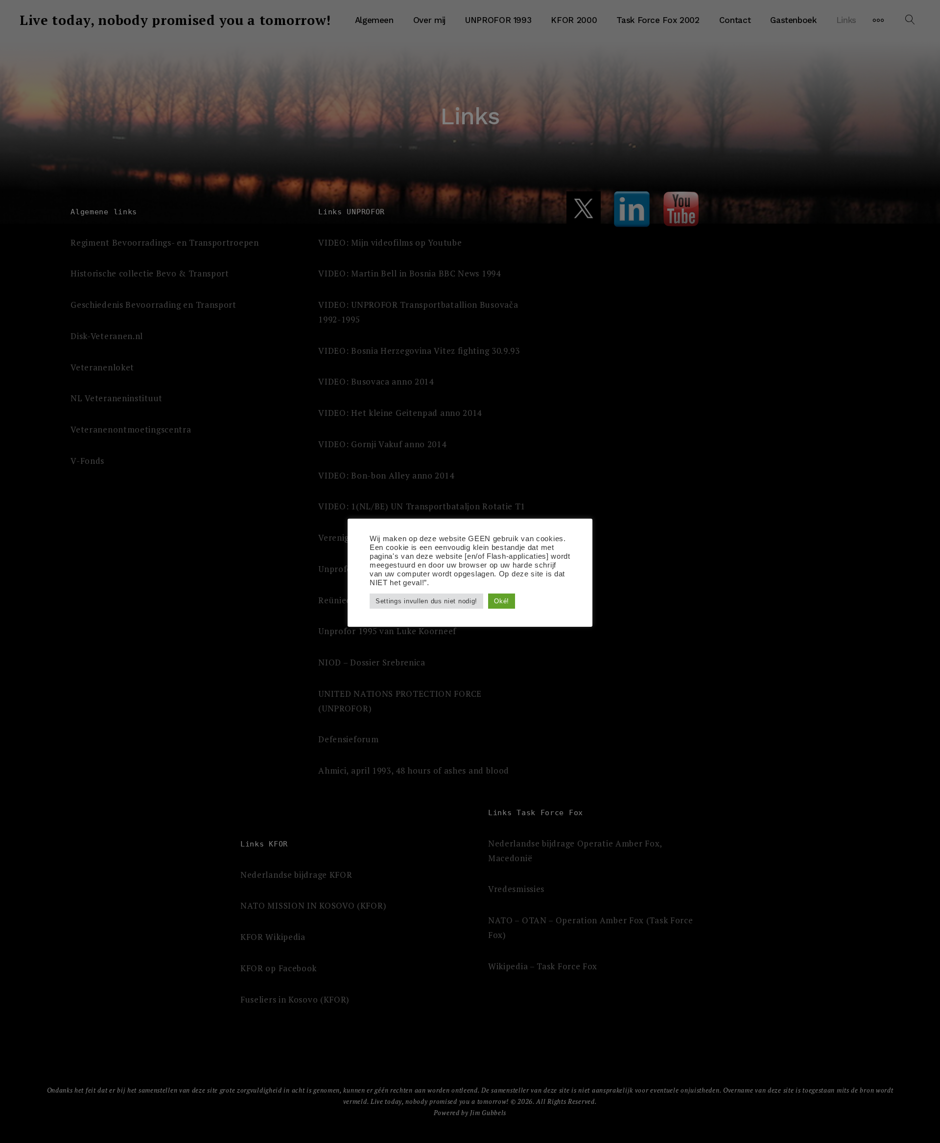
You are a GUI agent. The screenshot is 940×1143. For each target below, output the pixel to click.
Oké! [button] (501, 601)
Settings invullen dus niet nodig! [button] (426, 601)
